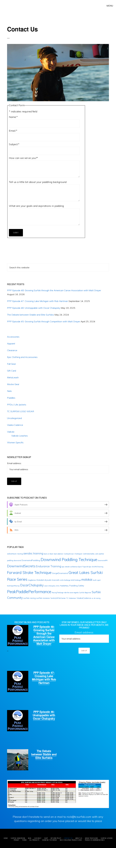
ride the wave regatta (71, 593)
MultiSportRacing (13, 586)
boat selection (58, 554)
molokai (86, 580)
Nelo (9, 391)
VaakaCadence (84, 598)
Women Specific (15, 442)
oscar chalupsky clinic (52, 586)
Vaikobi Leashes (19, 435)
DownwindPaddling (31, 560)
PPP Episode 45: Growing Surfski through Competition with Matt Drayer (43, 321)
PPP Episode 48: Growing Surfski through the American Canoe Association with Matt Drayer (54, 290)
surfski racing (29, 598)
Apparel (11, 343)
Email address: (14, 463)
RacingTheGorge (57, 593)
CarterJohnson (69, 554)
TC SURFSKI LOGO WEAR (20, 411)
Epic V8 (91, 567)
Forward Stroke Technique (29, 572)
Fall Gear (11, 363)
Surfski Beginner (85, 593)
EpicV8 (85, 567)
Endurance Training (48, 566)
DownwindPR (103, 560)
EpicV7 (80, 567)
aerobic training (33, 553)
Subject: (14, 144)
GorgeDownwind (60, 573)
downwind (17, 560)
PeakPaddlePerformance (29, 591)
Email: (13, 130)
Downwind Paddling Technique (69, 559)
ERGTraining (98, 567)
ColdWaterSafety (89, 554)
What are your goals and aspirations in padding (36, 206)
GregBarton (32, 580)
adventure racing (15, 553)
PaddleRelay (64, 586)
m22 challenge (65, 580)
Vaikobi (10, 431)
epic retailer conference (70, 567)
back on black (48, 554)
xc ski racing (96, 598)
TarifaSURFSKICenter (58, 598)
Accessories (13, 336)
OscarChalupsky (32, 585)
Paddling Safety (76, 585)
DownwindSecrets (21, 566)
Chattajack (78, 554)
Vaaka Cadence (15, 425)
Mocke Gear (13, 384)
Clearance (12, 350)
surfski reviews (43, 598)
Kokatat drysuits (44, 580)
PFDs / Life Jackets (16, 404)
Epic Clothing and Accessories (22, 357)
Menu (110, 5)
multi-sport (97, 580)
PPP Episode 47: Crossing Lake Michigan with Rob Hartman (37, 301)
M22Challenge (76, 580)
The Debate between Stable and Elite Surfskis (30, 314)
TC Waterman (71, 598)
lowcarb (56, 580)
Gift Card (11, 370)
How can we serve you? (23, 158)
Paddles (11, 397)
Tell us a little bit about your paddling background (37, 182)
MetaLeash (13, 377)
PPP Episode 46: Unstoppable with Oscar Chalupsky (33, 307)
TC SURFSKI (12, 5)
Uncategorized (14, 418)
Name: (13, 117)
